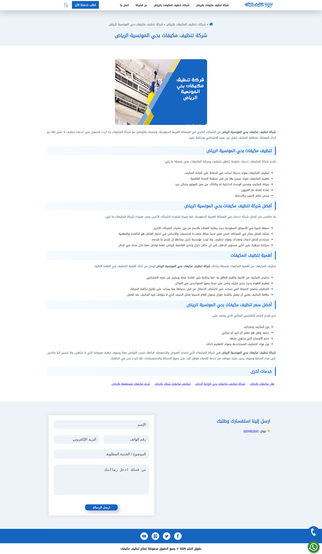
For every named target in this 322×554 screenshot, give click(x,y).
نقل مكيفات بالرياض (262, 383)
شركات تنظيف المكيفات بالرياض (171, 5)
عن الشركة (141, 5)
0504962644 (251, 431)
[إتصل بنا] (313, 532)
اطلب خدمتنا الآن (85, 5)
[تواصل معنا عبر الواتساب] (313, 547)
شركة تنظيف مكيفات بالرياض (212, 5)
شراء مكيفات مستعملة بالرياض (131, 383)
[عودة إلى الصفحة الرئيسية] (211, 24)
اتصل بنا (124, 5)
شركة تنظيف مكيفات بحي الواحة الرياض (220, 383)
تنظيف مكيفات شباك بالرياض (172, 383)
